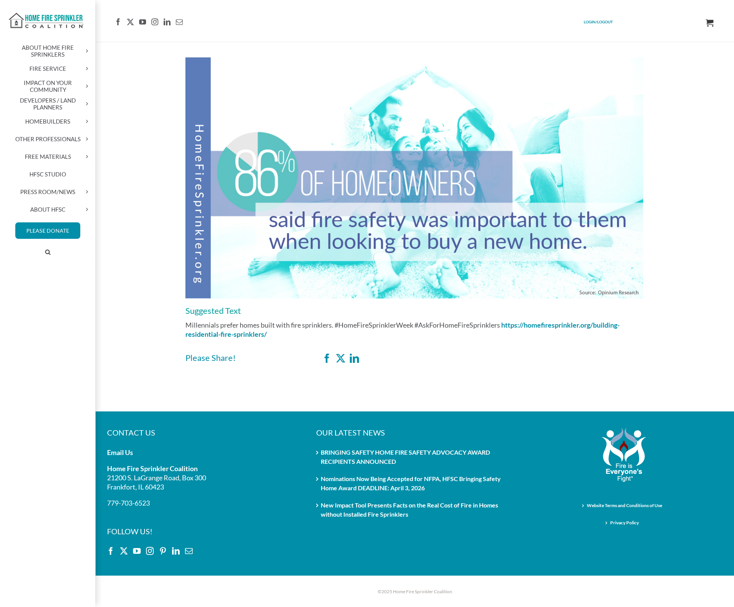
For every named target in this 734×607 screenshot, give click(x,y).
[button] (48, 252)
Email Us (120, 452)
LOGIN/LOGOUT (598, 22)
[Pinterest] (163, 551)
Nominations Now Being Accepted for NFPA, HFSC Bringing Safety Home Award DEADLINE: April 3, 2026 (411, 483)
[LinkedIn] (167, 21)
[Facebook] (118, 21)
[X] (341, 358)
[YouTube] (142, 21)
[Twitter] (130, 21)
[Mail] (179, 21)
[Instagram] (154, 21)
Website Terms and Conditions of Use (624, 505)
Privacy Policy (624, 522)
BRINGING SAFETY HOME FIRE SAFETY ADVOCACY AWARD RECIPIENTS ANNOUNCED (405, 457)
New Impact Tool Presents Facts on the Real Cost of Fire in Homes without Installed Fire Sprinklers (409, 509)
